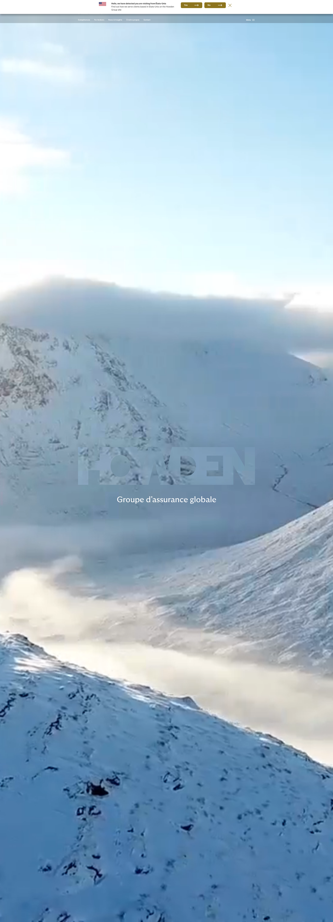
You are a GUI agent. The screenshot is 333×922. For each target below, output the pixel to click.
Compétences (84, 20)
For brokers (99, 20)
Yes (186, 5)
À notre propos (132, 20)
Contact (147, 20)
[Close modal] (230, 5)
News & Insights (115, 20)
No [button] (209, 5)
